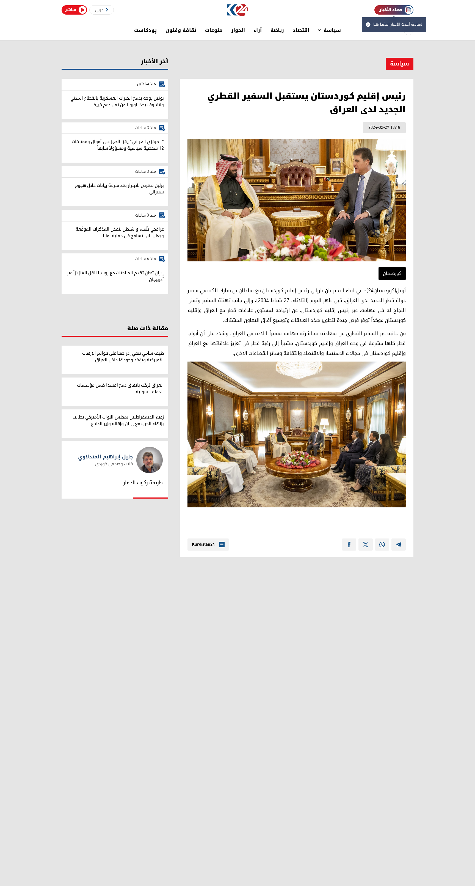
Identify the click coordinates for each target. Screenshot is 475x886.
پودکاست (145, 30)
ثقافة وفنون (180, 30)
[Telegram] (398, 544)
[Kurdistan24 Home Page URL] (237, 10)
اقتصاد (301, 30)
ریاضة (277, 30)
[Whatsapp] (382, 544)
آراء (258, 30)
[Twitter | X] (365, 544)
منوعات (213, 30)
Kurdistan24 (203, 544)
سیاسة (332, 30)
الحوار (238, 30)
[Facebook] (349, 544)
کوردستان (392, 273)
